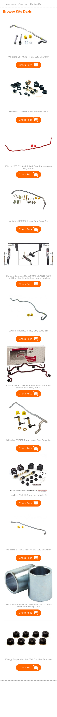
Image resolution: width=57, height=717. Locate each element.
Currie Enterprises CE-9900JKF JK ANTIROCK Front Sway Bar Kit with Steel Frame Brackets (28, 277)
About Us (23, 4)
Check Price (25, 65)
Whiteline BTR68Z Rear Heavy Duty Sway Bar (28, 549)
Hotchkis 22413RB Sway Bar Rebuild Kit (28, 111)
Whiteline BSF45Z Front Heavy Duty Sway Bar (28, 440)
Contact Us (35, 4)
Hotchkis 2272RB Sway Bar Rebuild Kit (28, 495)
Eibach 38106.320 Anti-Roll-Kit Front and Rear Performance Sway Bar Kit (28, 386)
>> (34, 675)
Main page (11, 4)
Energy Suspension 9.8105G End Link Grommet (28, 659)
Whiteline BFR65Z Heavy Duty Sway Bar (28, 221)
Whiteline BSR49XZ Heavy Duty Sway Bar (28, 57)
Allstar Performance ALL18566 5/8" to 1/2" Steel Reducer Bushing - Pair (28, 605)
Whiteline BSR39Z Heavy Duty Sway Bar (28, 331)
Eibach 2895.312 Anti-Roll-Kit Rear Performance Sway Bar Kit (28, 167)
